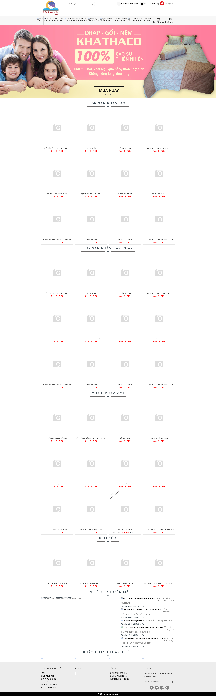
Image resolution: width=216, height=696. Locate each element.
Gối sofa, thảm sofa (114, 20)
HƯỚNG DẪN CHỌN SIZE (119, 679)
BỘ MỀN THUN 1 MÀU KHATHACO (125, 484)
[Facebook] (152, 688)
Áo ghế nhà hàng (139, 20)
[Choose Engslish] (167, 688)
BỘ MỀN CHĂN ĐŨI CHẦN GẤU (91, 194)
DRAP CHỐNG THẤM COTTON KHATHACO (91, 484)
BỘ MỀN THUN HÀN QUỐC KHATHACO (57, 484)
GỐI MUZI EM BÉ (125, 438)
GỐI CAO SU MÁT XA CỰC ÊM (158, 438)
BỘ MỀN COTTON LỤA (125, 529)
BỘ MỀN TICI (159, 484)
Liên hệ (148, 669)
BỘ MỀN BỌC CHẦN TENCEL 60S (91, 529)
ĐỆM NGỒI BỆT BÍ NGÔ (125, 239)
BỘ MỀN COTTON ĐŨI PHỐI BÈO (57, 194)
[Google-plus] (162, 688)
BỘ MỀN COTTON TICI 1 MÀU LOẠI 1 (158, 148)
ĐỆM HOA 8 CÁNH (91, 148)
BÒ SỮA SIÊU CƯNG (159, 194)
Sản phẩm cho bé (76, 20)
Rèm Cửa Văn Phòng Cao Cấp (57, 583)
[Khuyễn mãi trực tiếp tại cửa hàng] (108, 61)
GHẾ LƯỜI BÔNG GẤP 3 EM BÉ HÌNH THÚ (57, 148)
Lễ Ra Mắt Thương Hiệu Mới (158, 620)
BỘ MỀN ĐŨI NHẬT (125, 148)
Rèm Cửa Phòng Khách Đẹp (125, 583)
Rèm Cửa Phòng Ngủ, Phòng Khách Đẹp (158, 583)
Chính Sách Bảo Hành (119, 673)
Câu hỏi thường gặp (119, 676)
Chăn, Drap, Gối (54, 20)
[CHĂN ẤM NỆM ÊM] (51, 8)
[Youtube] (157, 688)
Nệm (40, 20)
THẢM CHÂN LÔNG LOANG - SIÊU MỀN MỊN (57, 239)
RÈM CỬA (94, 20)
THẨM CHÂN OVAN (91, 239)
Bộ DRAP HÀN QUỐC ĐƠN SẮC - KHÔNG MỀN (159, 529)
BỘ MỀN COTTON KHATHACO (57, 529)
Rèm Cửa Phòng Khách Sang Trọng (91, 583)
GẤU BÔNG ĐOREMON (125, 194)
